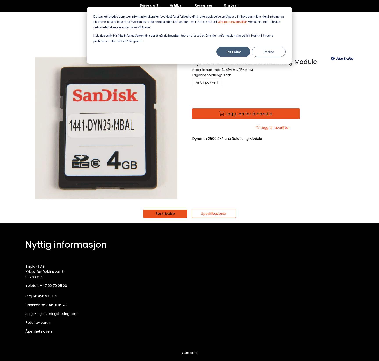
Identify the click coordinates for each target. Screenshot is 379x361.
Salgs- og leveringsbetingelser (51, 313)
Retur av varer (37, 322)
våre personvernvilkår (232, 21)
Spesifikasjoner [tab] (214, 213)
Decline (269, 51)
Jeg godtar (233, 51)
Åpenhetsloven (38, 331)
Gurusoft (189, 352)
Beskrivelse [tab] (165, 213)
